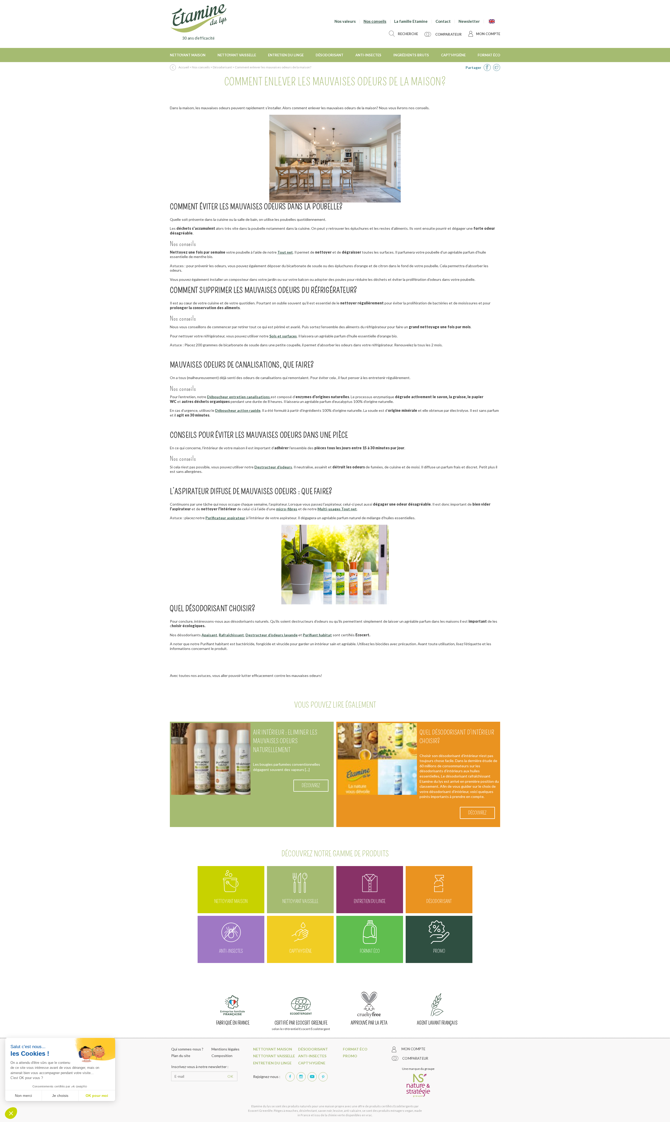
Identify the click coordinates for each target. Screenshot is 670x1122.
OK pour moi (97, 1095)
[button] (11, 1113)
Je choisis (60, 1095)
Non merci (23, 1095)
